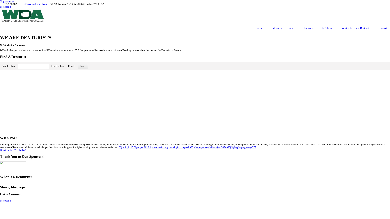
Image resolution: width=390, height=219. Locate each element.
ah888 (190, 147)
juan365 (221, 147)
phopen (140, 147)
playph (244, 147)
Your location (8, 66)
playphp (237, 147)
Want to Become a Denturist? (356, 28)
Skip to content (7, 1)
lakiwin (213, 147)
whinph (197, 147)
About (260, 28)
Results (71, 66)
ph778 (133, 147)
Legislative (327, 28)
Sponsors (308, 28)
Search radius (57, 66)
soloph (126, 147)
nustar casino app (160, 147)
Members (277, 28)
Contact (383, 28)
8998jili (229, 147)
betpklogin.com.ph (178, 147)
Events (291, 28)
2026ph (147, 147)
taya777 (252, 147)
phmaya (205, 147)
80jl (120, 147)
